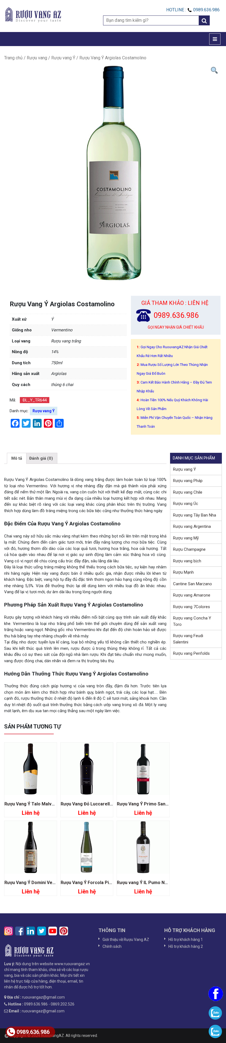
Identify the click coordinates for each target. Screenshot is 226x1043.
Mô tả (16, 458)
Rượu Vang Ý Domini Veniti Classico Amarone (51, 882)
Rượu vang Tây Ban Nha (194, 515)
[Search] (204, 20)
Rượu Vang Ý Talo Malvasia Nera (37, 804)
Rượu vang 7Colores (191, 606)
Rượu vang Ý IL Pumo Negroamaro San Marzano (167, 882)
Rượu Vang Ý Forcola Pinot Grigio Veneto (103, 882)
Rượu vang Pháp (188, 480)
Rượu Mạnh (183, 572)
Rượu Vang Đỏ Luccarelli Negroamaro (100, 804)
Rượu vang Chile (187, 492)
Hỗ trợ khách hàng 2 (185, 946)
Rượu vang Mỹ (186, 538)
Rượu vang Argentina (192, 526)
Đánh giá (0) (41, 458)
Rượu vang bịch (187, 560)
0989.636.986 (33, 1032)
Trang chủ (13, 57)
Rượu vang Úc (185, 503)
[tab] (16, 458)
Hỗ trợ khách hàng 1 (185, 939)
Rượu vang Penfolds (191, 653)
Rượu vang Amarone (191, 595)
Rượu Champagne (189, 549)
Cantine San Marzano (192, 583)
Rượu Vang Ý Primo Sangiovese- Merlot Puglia (165, 804)
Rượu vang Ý (63, 57)
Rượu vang (37, 57)
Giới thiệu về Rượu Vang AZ (126, 939)
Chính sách (112, 946)
